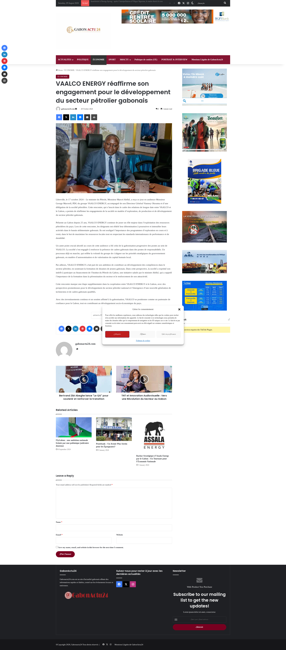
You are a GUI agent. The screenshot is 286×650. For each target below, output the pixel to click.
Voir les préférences (169, 334)
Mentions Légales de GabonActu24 (207, 59)
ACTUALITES (64, 59)
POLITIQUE (83, 59)
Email (59, 535)
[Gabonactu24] (83, 30)
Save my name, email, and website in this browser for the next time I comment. (90, 547)
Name (59, 522)
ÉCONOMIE (98, 59)
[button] (179, 309)
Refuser (143, 334)
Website (119, 535)
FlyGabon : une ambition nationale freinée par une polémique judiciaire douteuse (72, 443)
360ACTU (124, 59)
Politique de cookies (143, 341)
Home (60, 70)
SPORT (112, 59)
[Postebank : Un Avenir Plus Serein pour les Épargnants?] (114, 429)
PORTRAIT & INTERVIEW (174, 59)
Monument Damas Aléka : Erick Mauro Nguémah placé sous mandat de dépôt (122, 3)
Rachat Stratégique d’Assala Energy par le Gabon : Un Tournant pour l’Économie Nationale (152, 459)
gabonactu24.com (68, 109)
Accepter (117, 334)
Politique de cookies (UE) (146, 59)
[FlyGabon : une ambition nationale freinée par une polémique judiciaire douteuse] (74, 427)
